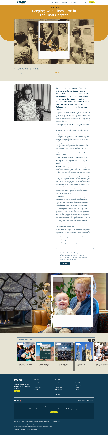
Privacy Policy (16, 429)
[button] (55, 2)
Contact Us (36, 389)
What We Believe (37, 387)
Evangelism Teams (58, 387)
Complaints (23, 429)
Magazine (77, 387)
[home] (19, 2)
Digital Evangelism (58, 389)
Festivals (56, 385)
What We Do (64, 2)
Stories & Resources (79, 382)
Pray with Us (57, 394)
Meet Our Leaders (37, 382)
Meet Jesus (78, 389)
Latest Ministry (58, 382)
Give (17, 391)
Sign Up (54, 412)
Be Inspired (73, 2)
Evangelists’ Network (59, 392)
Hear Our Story (37, 385)
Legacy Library (78, 385)
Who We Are (55, 2)
